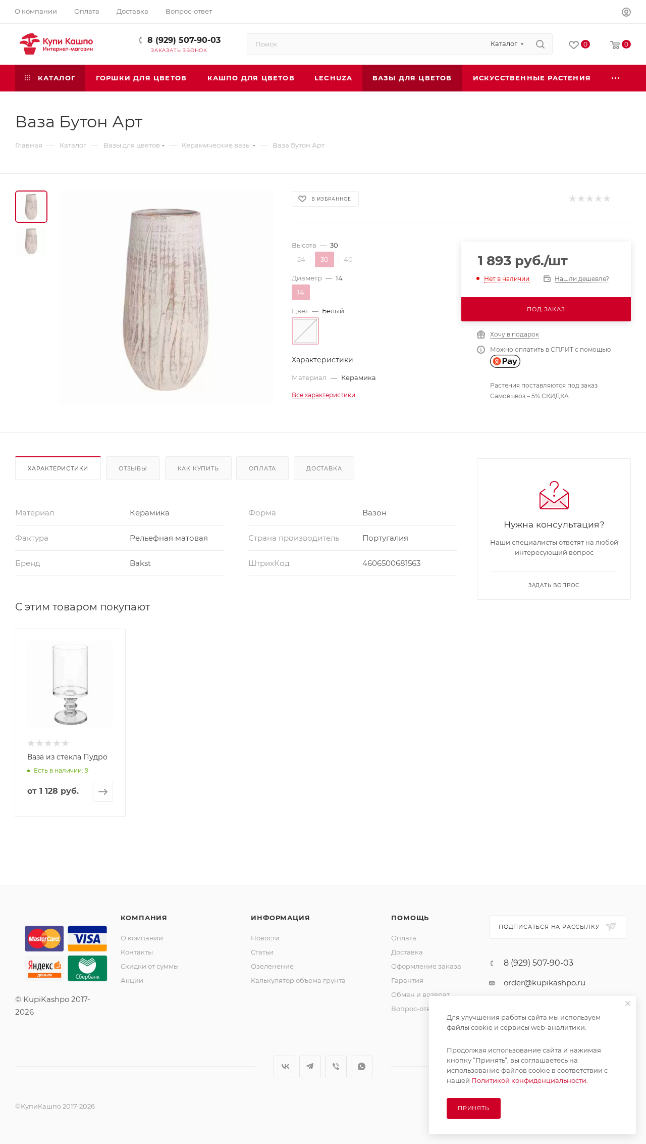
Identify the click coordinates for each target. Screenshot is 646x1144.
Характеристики (58, 468)
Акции (132, 980)
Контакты (137, 952)
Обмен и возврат (420, 994)
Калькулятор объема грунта (298, 980)
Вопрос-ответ (414, 1009)
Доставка (324, 468)
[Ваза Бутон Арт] (167, 297)
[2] (580, 199)
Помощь (410, 918)
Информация (280, 918)
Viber (336, 1066)
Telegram (310, 1066)
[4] (598, 199)
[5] (606, 199)
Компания (144, 918)
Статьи (262, 952)
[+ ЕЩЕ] (616, 78)
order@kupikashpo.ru (544, 982)
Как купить (198, 468)
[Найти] (540, 44)
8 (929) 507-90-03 (184, 40)
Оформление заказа (426, 966)
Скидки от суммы (150, 966)
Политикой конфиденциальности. (529, 1080)
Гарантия (407, 980)
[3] (589, 199)
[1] (572, 199)
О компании (142, 938)
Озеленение (272, 966)
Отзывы (133, 468)
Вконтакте (284, 1066)
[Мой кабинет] (626, 13)
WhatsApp (361, 1066)
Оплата (262, 468)
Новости (265, 938)
